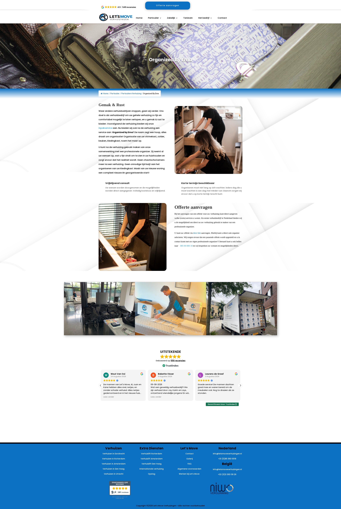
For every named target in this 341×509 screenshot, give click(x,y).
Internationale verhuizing (151, 468)
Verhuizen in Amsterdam (113, 463)
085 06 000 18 (186, 246)
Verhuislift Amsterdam (152, 458)
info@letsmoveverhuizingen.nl (227, 453)
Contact (222, 18)
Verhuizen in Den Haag (113, 468)
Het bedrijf (203, 18)
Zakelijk (171, 18)
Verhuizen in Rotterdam (113, 458)
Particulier (153, 18)
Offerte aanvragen (167, 5)
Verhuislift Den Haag (151, 463)
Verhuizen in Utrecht (113, 474)
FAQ (189, 463)
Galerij (189, 458)
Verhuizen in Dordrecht (114, 453)
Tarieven (188, 18)
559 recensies (178, 360)
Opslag (151, 474)
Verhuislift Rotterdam (151, 453)
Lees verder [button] (108, 397)
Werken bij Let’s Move (189, 474)
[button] (119, 7)
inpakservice (106, 128)
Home (139, 18)
